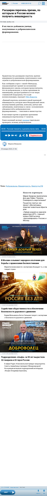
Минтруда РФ (37, 186)
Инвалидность (24, 186)
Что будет (6, 487)
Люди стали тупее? (14, 487)
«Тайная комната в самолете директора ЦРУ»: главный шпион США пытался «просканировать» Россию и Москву (34, 216)
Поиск (39, 3)
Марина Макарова (14, 144)
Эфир (44, 493)
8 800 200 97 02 (26, 3)
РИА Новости (31, 97)
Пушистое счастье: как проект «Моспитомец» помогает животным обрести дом (35, 206)
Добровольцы (11, 186)
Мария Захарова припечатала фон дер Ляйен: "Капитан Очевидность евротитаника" (35, 198)
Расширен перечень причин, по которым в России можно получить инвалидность (21, 13)
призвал (25, 120)
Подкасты (38, 493)
